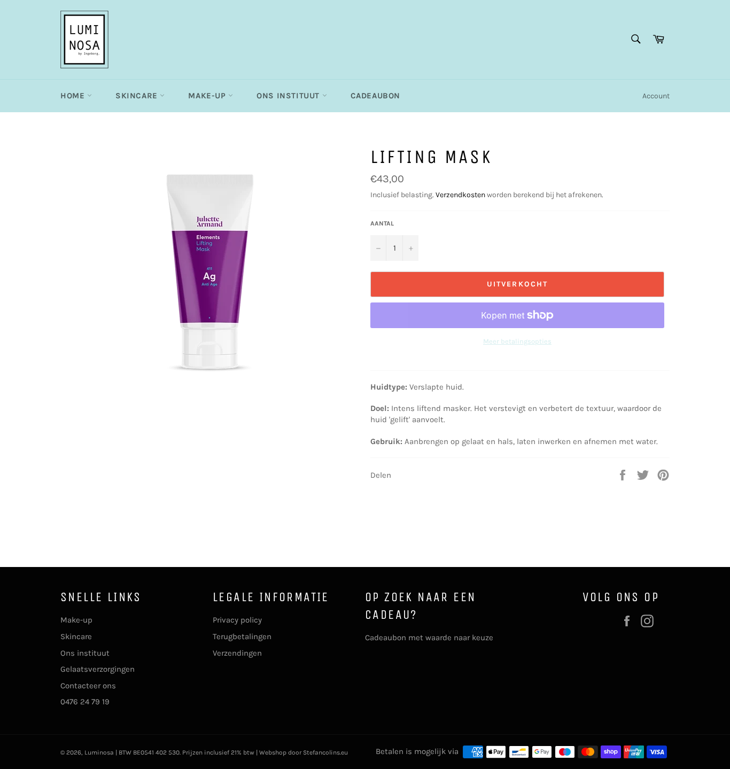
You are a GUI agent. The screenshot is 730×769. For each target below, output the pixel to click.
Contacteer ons (88, 685)
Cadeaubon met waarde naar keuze (429, 637)
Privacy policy (237, 620)
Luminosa (99, 752)
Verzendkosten (460, 194)
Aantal (382, 223)
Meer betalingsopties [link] (517, 341)
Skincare (137, 95)
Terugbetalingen (242, 636)
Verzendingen (237, 653)
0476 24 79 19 (85, 701)
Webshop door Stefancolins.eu (303, 752)
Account (656, 95)
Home (73, 95)
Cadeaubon (375, 95)
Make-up (208, 95)
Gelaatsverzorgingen (97, 669)
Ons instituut (289, 95)
